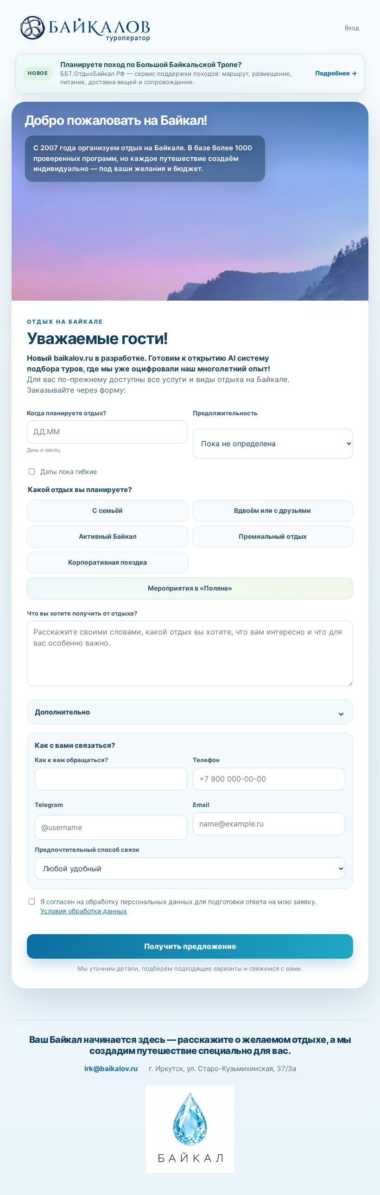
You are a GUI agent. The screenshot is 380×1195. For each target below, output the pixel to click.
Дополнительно (62, 712)
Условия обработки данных (83, 911)
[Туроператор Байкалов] (84, 28)
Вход (352, 27)
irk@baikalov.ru (111, 1068)
